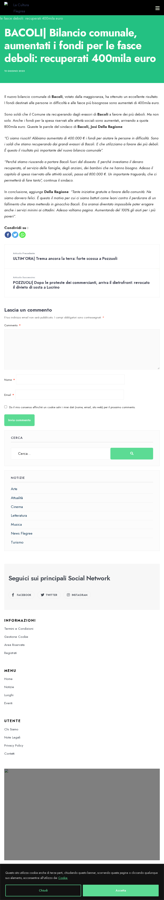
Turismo (17, 542)
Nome (9, 380)
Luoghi (8, 695)
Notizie (9, 687)
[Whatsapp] (22, 235)
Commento (12, 325)
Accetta (121, 890)
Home (8, 679)
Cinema (17, 506)
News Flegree (21, 533)
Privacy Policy (13, 745)
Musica (16, 524)
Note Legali (12, 737)
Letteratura (19, 515)
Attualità (17, 497)
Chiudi (43, 890)
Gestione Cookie (16, 636)
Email (9, 395)
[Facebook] (8, 235)
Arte (14, 488)
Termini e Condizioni (18, 628)
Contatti (9, 753)
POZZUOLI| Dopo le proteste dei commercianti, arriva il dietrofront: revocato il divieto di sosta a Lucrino (81, 283)
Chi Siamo (11, 729)
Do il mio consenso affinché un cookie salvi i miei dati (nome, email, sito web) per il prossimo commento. (72, 407)
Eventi (8, 703)
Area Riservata (14, 644)
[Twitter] (15, 235)
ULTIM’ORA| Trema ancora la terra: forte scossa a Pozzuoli (65, 256)
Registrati (10, 653)
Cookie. (63, 878)
